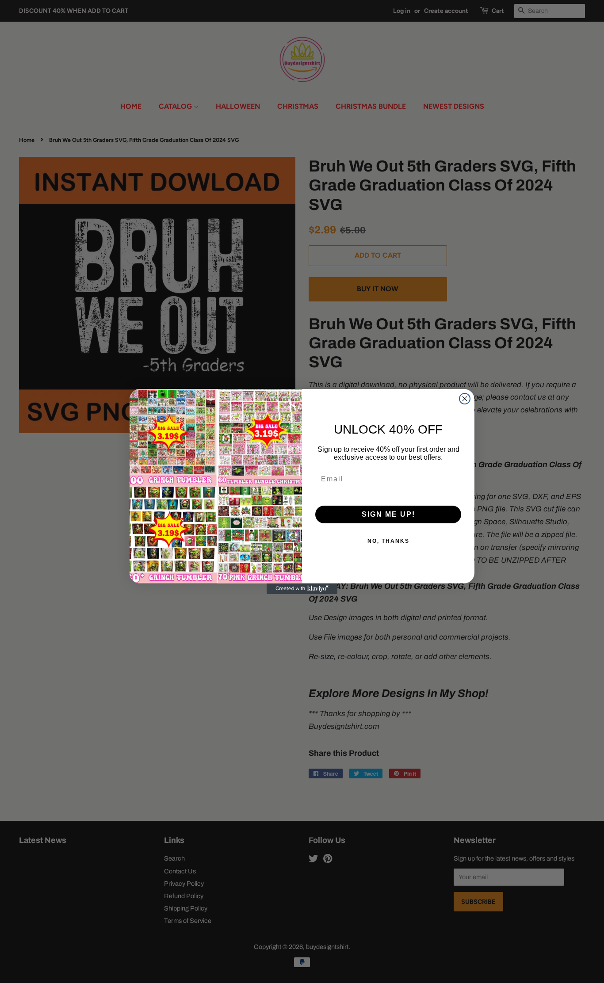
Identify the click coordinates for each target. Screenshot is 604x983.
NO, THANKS (388, 541)
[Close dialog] (464, 398)
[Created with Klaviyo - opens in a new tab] (302, 588)
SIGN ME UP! (388, 514)
